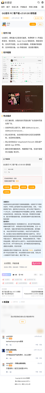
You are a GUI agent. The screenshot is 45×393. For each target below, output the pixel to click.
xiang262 (9, 363)
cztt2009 (9, 336)
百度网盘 (6, 187)
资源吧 (28, 378)
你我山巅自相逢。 (12, 350)
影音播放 (6, 18)
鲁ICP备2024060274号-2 (22, 381)
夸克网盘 (15, 187)
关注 (33, 24)
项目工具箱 (33, 7)
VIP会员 (30, 250)
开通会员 (23, 7)
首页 (3, 7)
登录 (17, 181)
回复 (40, 345)
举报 (37, 345)
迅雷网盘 (23, 187)
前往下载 (39, 18)
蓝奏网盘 (6, 192)
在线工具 (15, 7)
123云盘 (31, 187)
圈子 (8, 7)
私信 (40, 24)
